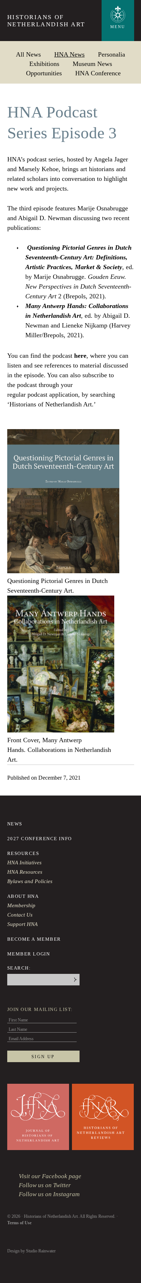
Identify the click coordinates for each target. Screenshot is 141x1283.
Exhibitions (44, 63)
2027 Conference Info (39, 838)
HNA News (69, 54)
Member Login (28, 954)
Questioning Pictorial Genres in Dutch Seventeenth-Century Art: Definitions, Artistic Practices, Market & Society (78, 257)
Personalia (111, 54)
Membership (21, 905)
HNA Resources (24, 872)
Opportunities (44, 73)
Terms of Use (19, 1222)
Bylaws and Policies (29, 881)
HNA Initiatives (24, 862)
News (14, 824)
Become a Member (34, 939)
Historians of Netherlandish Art (46, 21)
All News (28, 54)
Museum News (92, 63)
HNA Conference (98, 73)
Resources (23, 853)
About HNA (23, 896)
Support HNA (22, 924)
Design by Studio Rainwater (31, 1250)
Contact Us (20, 915)
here (80, 355)
